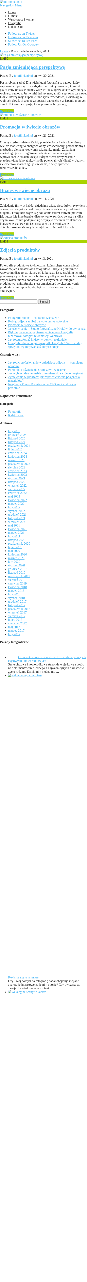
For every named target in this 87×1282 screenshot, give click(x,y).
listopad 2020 (16, 540)
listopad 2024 (16, 442)
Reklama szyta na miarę (23, 977)
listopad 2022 (16, 482)
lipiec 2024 (15, 449)
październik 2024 (19, 445)
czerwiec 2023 (17, 471)
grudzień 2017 (17, 601)
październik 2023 (19, 463)
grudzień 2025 (17, 434)
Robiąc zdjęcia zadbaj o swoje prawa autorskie (38, 321)
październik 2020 (19, 543)
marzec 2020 (16, 558)
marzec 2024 (16, 460)
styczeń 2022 (16, 511)
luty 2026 (14, 431)
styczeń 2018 (16, 598)
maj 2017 (14, 627)
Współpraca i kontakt (21, 19)
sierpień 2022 (16, 489)
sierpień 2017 (16, 616)
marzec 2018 (16, 590)
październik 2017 (19, 608)
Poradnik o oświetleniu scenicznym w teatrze (37, 369)
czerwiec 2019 (17, 583)
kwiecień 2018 (17, 587)
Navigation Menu (11, 5)
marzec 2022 (16, 503)
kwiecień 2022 (17, 500)
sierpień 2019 (16, 579)
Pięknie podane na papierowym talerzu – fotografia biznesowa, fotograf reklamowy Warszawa (40, 334)
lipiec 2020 (15, 547)
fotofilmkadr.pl (23, 75)
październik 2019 (19, 576)
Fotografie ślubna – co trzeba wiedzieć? (33, 317)
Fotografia (14, 23)
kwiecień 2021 (17, 529)
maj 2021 (14, 525)
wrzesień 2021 (17, 521)
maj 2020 (14, 550)
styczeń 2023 (16, 478)
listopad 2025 (16, 438)
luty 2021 (14, 536)
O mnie (13, 16)
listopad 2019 (16, 572)
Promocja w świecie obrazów (30, 127)
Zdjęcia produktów (20, 250)
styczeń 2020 (16, 565)
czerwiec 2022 (17, 492)
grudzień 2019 (17, 569)
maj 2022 (14, 496)
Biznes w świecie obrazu (25, 190)
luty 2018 (14, 594)
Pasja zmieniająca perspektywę (32, 67)
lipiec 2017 (15, 619)
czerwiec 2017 (17, 623)
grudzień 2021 (17, 514)
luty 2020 (14, 561)
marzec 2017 (16, 630)
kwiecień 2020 (17, 554)
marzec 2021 (16, 532)
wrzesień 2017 (17, 612)
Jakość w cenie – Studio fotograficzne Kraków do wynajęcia (47, 328)
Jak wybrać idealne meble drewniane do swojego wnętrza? (45, 373)
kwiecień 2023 (17, 474)
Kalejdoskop (16, 26)
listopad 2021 (16, 518)
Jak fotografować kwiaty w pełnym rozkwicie (37, 339)
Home (12, 12)
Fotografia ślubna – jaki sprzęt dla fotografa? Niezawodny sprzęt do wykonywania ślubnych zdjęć (45, 344)
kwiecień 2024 (17, 456)
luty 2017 (14, 634)
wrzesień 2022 (17, 485)
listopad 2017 (16, 605)
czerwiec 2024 (17, 453)
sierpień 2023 (16, 467)
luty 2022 (14, 507)
